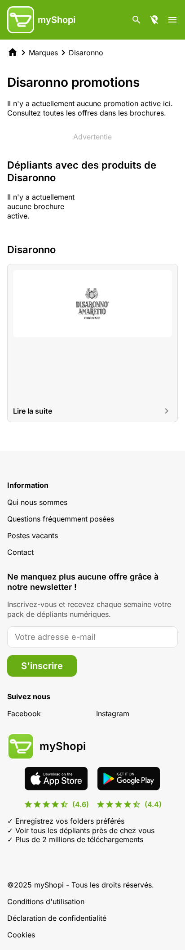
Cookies (21, 934)
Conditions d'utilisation (45, 901)
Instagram (112, 713)
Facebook (24, 713)
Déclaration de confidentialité (56, 918)
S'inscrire (42, 665)
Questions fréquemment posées (60, 518)
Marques (43, 52)
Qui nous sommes (37, 502)
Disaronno (86, 52)
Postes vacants (32, 535)
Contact (20, 552)
